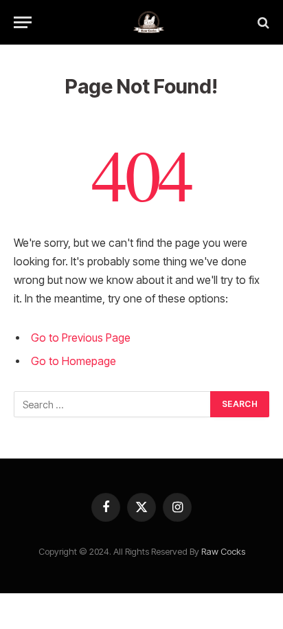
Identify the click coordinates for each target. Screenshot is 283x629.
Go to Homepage (73, 361)
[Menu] (23, 22)
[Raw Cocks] (148, 22)
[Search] (262, 22)
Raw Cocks (223, 551)
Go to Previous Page (81, 337)
